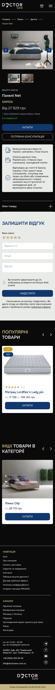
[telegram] (46, 644)
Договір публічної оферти (15, 580)
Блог (5, 556)
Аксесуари (8, 630)
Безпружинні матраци (13, 610)
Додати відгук (10, 90)
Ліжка (20, 19)
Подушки (7, 618)
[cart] (42, 6)
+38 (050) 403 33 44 (13, 658)
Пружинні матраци (12, 606)
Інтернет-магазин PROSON (16, 588)
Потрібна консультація (27, 136)
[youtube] (46, 656)
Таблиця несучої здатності (16, 576)
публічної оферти (41, 307)
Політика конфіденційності (16, 585)
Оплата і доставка (12, 564)
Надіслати (27, 293)
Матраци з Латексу (12, 614)
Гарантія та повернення (14, 568)
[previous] (6, 50)
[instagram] (46, 662)
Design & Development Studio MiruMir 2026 (27, 687)
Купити (27, 127)
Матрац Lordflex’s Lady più (24, 392)
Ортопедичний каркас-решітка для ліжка (23, 622)
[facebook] (46, 650)
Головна (6, 19)
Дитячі (34, 19)
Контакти (7, 572)
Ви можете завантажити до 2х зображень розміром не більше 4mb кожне (28, 282)
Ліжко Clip (12, 503)
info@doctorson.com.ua (14, 663)
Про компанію (10, 560)
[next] (49, 50)
